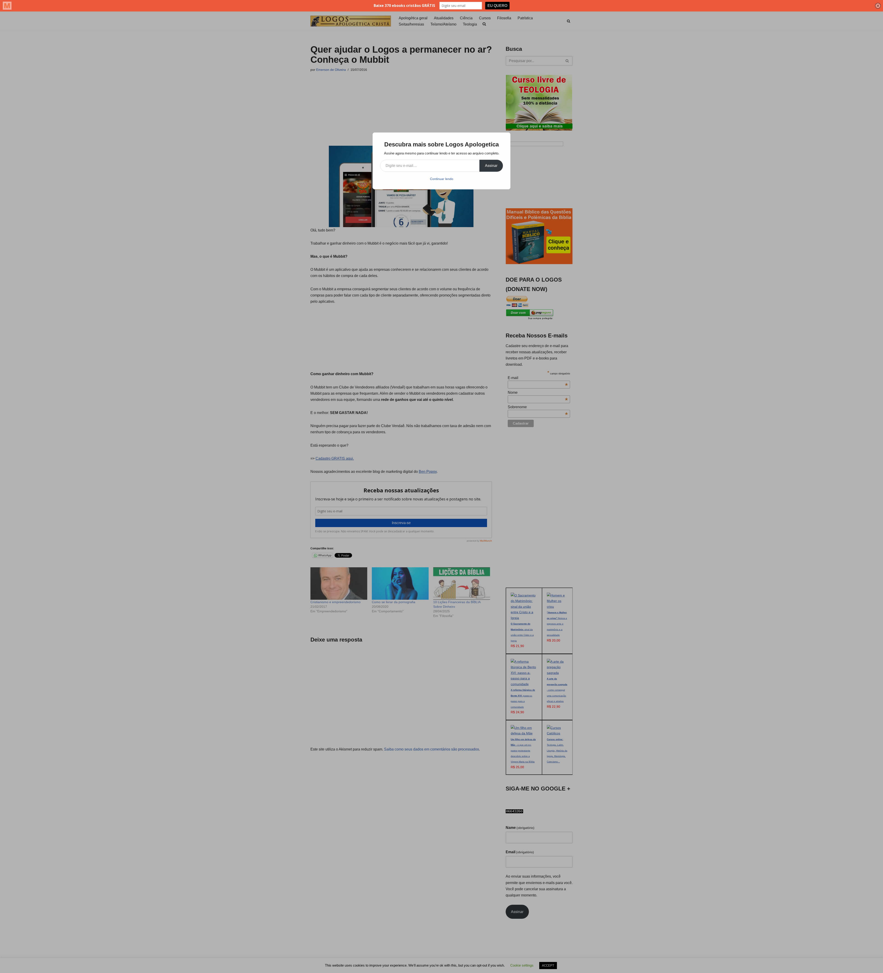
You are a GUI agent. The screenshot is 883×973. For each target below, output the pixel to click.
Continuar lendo (441, 179)
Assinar (491, 166)
